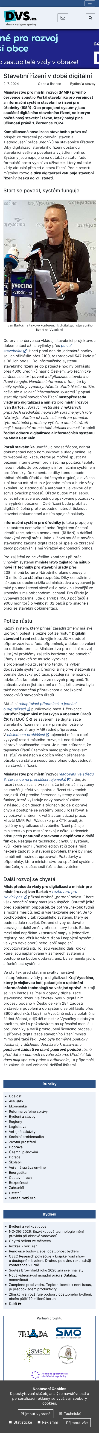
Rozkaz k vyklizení (23, 1246)
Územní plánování (23, 1152)
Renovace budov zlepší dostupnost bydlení (44, 1251)
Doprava (16, 1147)
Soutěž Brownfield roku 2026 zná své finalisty (46, 1270)
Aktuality (16, 1101)
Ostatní (14, 1193)
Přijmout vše (77, 1422)
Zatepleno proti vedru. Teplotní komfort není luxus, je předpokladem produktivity (50, 1287)
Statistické (22, 1422)
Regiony (15, 1122)
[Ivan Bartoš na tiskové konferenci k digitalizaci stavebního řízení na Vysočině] (49, 261)
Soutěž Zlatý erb (22, 1198)
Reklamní (49, 1422)
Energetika (17, 1173)
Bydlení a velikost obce (28, 1226)
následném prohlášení (26, 734)
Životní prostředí (22, 1142)
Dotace (14, 1157)
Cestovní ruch (20, 1178)
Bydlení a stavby (83, 84)
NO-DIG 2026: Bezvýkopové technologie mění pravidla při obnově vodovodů (46, 1233)
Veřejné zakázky (22, 1132)
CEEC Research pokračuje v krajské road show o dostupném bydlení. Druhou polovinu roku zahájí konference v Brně (50, 1260)
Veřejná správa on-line (27, 1167)
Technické (72, 1413)
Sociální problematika (26, 1137)
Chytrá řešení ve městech (30, 1241)
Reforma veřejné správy (28, 1112)
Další (13, 1304)
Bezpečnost (18, 1183)
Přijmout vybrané (35, 1413)
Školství (15, 1162)
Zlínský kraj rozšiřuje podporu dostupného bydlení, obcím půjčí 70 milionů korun (50, 1296)
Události (15, 1096)
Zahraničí (16, 1188)
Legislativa (17, 1127)
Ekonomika (18, 1106)
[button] (63, 18)
